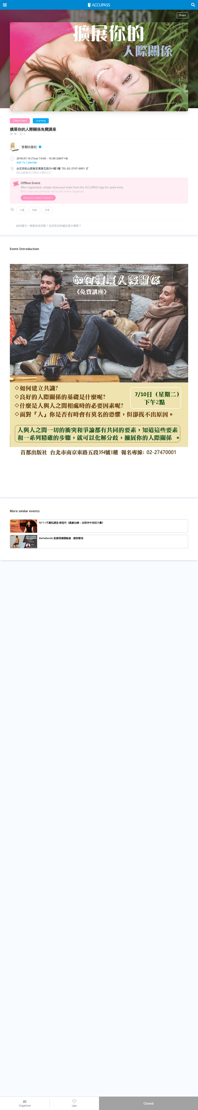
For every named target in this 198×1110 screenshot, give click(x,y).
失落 (47, 210)
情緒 (34, 210)
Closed (148, 1103)
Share (182, 15)
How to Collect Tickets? (38, 198)
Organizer (25, 1105)
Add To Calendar (26, 162)
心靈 (22, 210)
